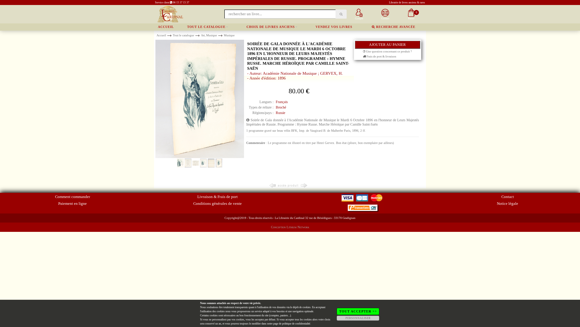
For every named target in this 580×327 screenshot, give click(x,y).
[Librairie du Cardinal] (170, 13)
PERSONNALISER (358, 318)
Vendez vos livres (334, 27)
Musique (229, 35)
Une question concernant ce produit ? (388, 51)
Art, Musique (209, 35)
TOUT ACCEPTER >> (358, 311)
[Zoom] (199, 98)
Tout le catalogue (206, 27)
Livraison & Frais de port (217, 197)
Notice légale (507, 203)
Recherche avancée (395, 27)
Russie (280, 113)
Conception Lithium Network (290, 227)
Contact (507, 197)
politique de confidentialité (296, 323)
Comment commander (72, 197)
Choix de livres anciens (270, 27)
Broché (281, 107)
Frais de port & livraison (381, 56)
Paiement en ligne (72, 203)
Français (282, 102)
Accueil (166, 27)
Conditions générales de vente (217, 203)
